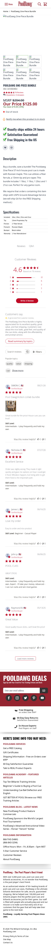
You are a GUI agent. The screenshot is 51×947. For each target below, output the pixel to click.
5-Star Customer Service (15, 850)
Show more (17, 370)
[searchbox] (15, 351)
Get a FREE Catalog (12, 748)
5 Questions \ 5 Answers (14, 95)
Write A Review (27, 300)
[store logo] (25, 4)
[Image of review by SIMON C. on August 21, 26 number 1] (10, 406)
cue (8, 370)
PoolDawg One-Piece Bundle (23, 11)
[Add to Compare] (11, 147)
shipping (28, 363)
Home (5, 11)
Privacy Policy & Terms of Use (16, 936)
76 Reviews (19, 92)
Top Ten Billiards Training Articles (19, 781)
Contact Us (8, 942)
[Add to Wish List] (5, 147)
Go (43, 690)
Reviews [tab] (21, 246)
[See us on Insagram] (17, 698)
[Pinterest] (34, 698)
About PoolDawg (11, 859)
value (18, 363)
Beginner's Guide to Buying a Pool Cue (22, 785)
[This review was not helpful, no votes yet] (43, 439)
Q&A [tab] (31, 245)
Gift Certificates (11, 752)
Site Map (7, 939)
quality (10, 363)
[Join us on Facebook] (9, 698)
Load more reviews (25, 658)
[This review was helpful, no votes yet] (38, 439)
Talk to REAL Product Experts (17, 768)
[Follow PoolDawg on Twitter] (25, 698)
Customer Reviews (12, 855)
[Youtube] (42, 698)
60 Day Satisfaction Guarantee (18, 763)
